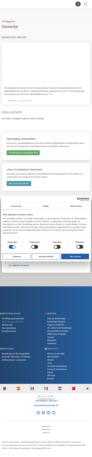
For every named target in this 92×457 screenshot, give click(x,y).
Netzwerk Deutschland (57, 366)
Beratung (8, 349)
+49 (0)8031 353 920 (46, 400)
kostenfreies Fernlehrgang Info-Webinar (25, 287)
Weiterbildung (11, 314)
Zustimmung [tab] (16, 206)
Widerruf (46, 432)
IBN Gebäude (53, 357)
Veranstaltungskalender (18, 294)
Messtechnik (7, 325)
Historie (50, 360)
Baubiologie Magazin (56, 322)
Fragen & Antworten (55, 325)
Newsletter (51, 343)
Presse (50, 372)
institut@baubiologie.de (46, 405)
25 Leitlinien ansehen (19, 265)
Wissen (51, 314)
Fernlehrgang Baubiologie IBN (23, 152)
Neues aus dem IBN (55, 354)
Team (49, 363)
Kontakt (50, 379)
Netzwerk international (56, 369)
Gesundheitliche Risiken (57, 331)
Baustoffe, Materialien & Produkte (16, 357)
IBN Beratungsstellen (19, 183)
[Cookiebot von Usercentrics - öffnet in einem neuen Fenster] (78, 199)
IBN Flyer (51, 375)
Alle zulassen (75, 256)
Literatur (50, 337)
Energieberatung (9, 331)
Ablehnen (17, 256)
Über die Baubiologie (56, 319)
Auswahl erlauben (46, 256)
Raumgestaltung (9, 328)
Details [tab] (46, 206)
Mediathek (51, 340)
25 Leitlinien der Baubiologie (59, 328)
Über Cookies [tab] (76, 206)
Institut (52, 349)
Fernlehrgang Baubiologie (13, 319)
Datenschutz (46, 429)
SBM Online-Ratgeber (56, 334)
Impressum (46, 426)
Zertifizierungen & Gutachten (14, 360)
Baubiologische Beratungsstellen (16, 354)
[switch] (34, 247)
